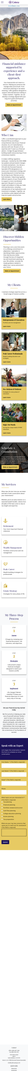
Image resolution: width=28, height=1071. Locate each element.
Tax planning (7, 802)
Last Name (4, 771)
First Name (5, 762)
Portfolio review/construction (12, 808)
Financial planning (9, 805)
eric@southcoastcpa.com (14, 1062)
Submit (5, 842)
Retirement (14, 1068)
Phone (3, 789)
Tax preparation (8, 819)
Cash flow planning (9, 811)
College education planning (12, 813)
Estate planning (8, 816)
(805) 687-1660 (15, 1050)
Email (3, 780)
